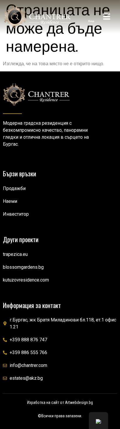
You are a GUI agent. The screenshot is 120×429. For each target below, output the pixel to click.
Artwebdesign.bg (79, 402)
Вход (91, 21)
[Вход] (91, 15)
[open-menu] (106, 17)
